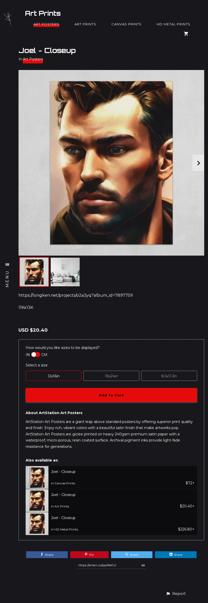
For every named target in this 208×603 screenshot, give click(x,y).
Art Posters (46, 24)
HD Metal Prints (173, 24)
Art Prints (43, 13)
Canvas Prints (126, 24)
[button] (176, 594)
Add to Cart (111, 395)
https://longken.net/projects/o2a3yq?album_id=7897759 (76, 295)
